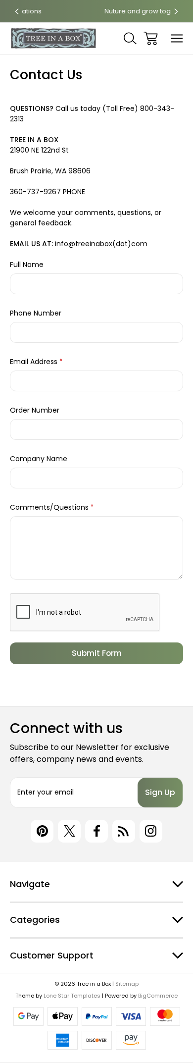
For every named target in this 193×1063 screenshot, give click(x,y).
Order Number (34, 410)
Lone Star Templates (72, 996)
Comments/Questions (52, 507)
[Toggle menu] (177, 38)
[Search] (130, 38)
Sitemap (127, 984)
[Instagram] (151, 831)
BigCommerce (158, 996)
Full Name (27, 264)
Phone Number (35, 313)
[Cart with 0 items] (151, 38)
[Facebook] (96, 831)
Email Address (36, 362)
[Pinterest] (42, 831)
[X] (69, 831)
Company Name (38, 459)
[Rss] (123, 831)
